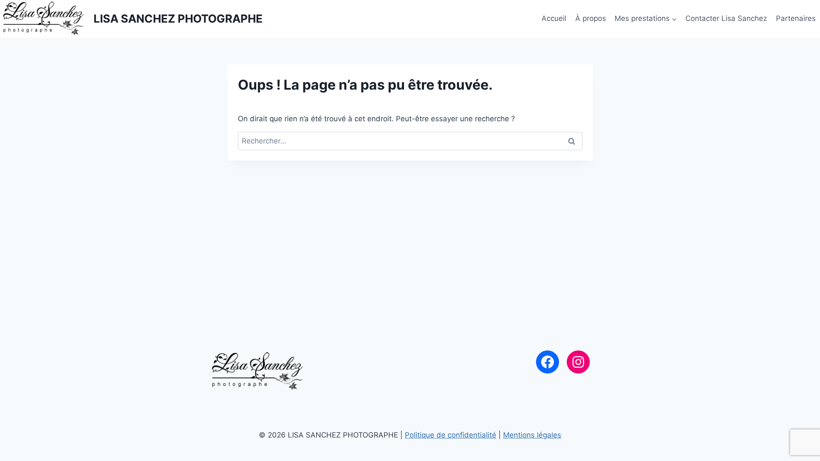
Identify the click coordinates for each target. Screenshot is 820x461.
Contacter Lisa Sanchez (726, 18)
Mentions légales (532, 435)
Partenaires (796, 18)
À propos (590, 18)
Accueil (554, 18)
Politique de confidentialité (450, 435)
